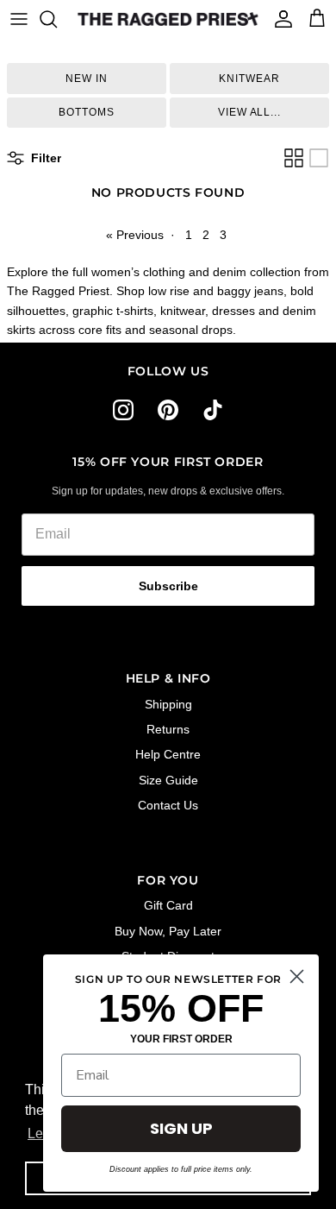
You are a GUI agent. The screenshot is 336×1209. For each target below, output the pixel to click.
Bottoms (87, 112)
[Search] (57, 19)
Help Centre (168, 754)
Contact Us (168, 805)
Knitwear (249, 78)
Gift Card (168, 905)
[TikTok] (213, 410)
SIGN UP (181, 1128)
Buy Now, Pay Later (168, 931)
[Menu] (19, 19)
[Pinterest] (168, 410)
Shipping (168, 704)
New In (86, 78)
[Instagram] (123, 410)
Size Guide (168, 780)
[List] (318, 158)
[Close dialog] (297, 976)
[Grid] (293, 158)
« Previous (135, 235)
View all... (250, 112)
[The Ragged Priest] (168, 19)
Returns (168, 729)
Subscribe (168, 586)
